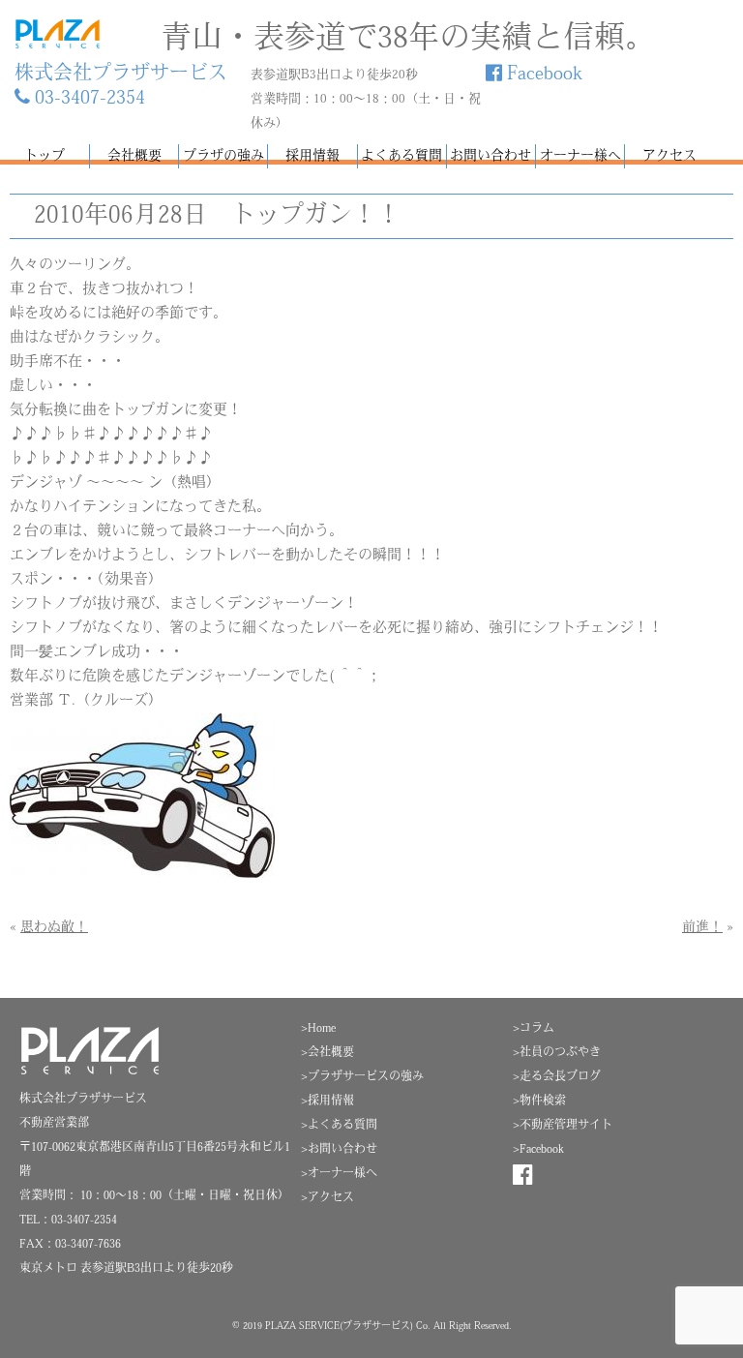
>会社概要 (327, 1053)
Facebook (542, 74)
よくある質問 (401, 156)
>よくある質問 (339, 1126)
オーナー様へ (580, 156)
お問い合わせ (490, 156)
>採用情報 (327, 1101)
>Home (318, 1029)
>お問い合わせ (339, 1150)
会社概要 (134, 156)
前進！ (702, 927)
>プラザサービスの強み (362, 1077)
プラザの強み (223, 156)
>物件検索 (539, 1101)
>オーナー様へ (339, 1174)
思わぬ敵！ (54, 927)
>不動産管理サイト (562, 1126)
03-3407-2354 (87, 98)
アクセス (669, 156)
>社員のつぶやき (557, 1053)
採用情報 (312, 156)
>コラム (533, 1029)
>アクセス (327, 1198)
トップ (44, 156)
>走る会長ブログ (557, 1077)
